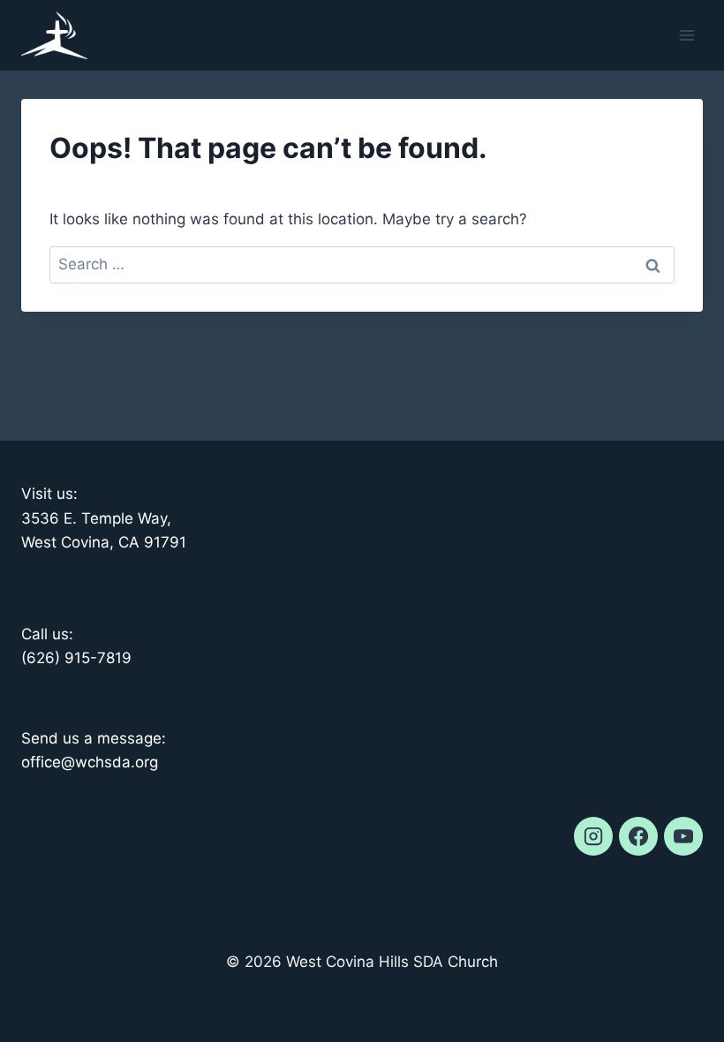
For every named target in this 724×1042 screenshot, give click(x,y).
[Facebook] (638, 836)
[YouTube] (683, 836)
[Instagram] (593, 836)
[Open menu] (686, 35)
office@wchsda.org (89, 762)
